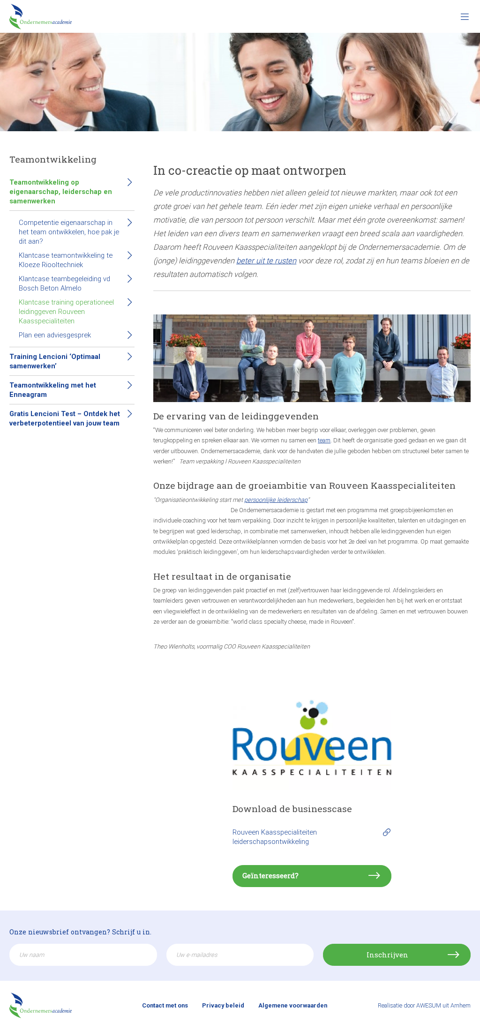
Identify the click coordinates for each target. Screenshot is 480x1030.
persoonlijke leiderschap (276, 499)
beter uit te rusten (266, 260)
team (324, 440)
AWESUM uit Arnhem (443, 1005)
